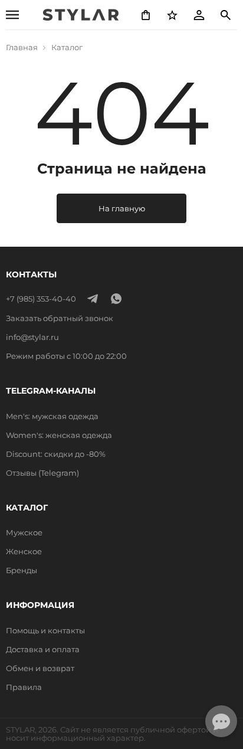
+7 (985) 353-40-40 (41, 298)
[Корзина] (145, 15)
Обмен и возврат (40, 668)
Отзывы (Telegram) (42, 472)
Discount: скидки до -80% (56, 454)
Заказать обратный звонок (59, 318)
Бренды (21, 570)
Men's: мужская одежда (52, 416)
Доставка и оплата (43, 649)
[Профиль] (199, 15)
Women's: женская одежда (59, 435)
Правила (24, 687)
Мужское (24, 532)
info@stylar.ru (32, 337)
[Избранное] (172, 15)
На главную (121, 208)
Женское (24, 551)
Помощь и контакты (45, 630)
